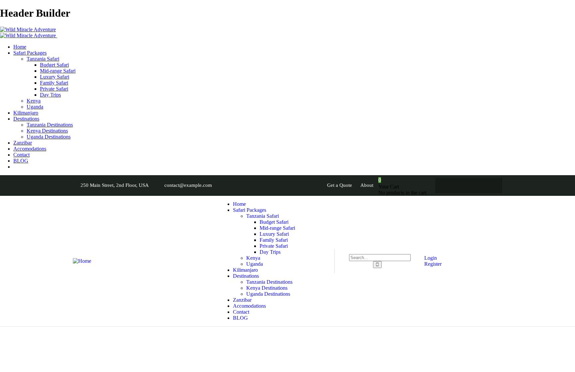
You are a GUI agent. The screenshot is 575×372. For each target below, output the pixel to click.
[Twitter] (462, 185)
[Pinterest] (488, 185)
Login (430, 258)
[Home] (82, 261)
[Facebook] (449, 185)
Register (432, 264)
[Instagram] (475, 185)
